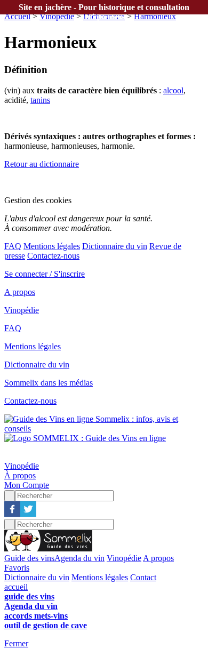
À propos (20, 475)
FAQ (12, 246)
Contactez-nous (53, 255)
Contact (143, 577)
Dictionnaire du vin (114, 246)
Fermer (16, 643)
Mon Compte (26, 485)
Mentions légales (51, 246)
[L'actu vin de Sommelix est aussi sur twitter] (28, 513)
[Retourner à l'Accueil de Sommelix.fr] (48, 548)
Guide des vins (29, 558)
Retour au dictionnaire (41, 164)
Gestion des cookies (37, 200)
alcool (173, 90)
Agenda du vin (79, 558)
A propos (19, 292)
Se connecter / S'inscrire (44, 273)
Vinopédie (56, 16)
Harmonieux (155, 16)
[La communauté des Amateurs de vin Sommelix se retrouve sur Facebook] (12, 513)
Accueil (17, 16)
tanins (40, 100)
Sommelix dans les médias (48, 382)
